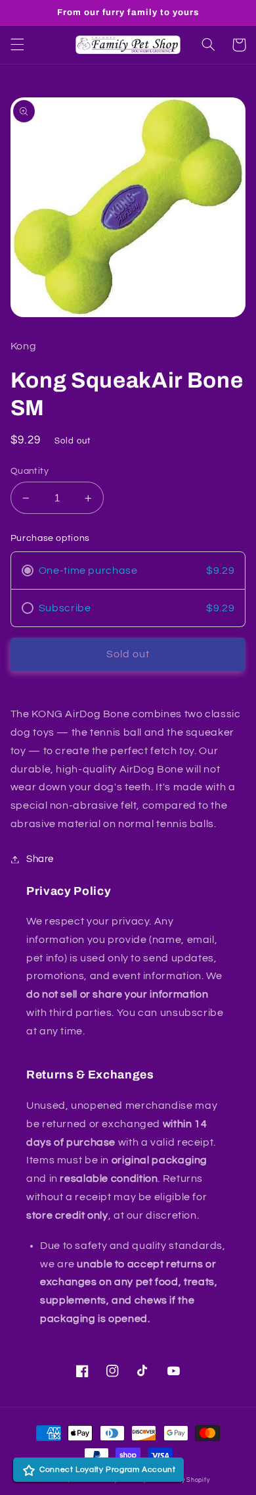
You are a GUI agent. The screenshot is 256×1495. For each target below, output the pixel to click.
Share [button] (40, 859)
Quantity (30, 471)
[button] (17, 45)
